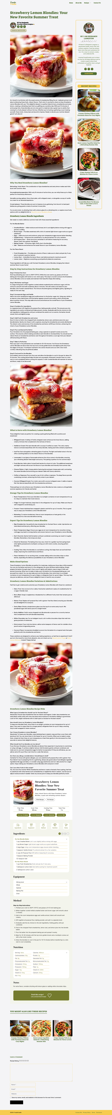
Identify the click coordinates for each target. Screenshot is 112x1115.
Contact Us (97, 3)
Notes (66, 828)
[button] (66, 839)
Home (71, 3)
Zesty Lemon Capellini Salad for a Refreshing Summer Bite (41, 1039)
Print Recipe (40, 799)
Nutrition (55, 828)
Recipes (86, 3)
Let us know (35, 996)
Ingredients (18, 828)
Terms (93, 1112)
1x (59, 833)
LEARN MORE (89, 73)
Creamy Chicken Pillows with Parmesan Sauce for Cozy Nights (20, 1039)
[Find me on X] (85, 69)
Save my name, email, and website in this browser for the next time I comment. (36, 1097)
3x (65, 833)
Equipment (31, 828)
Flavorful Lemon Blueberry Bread (41, 212)
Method (43, 828)
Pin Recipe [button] (50, 799)
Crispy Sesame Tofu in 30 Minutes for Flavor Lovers (62, 1039)
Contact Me (78, 1112)
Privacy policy (87, 1112)
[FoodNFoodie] (13, 3)
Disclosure (99, 1112)
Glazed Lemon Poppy (59, 638)
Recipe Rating (14, 1061)
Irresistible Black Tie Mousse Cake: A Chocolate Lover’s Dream (89, 203)
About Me (79, 3)
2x (62, 833)
